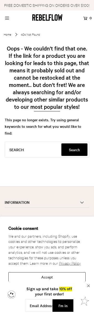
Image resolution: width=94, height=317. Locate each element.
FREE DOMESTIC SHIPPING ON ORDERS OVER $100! (47, 5)
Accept (47, 277)
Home (7, 34)
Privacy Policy (70, 263)
